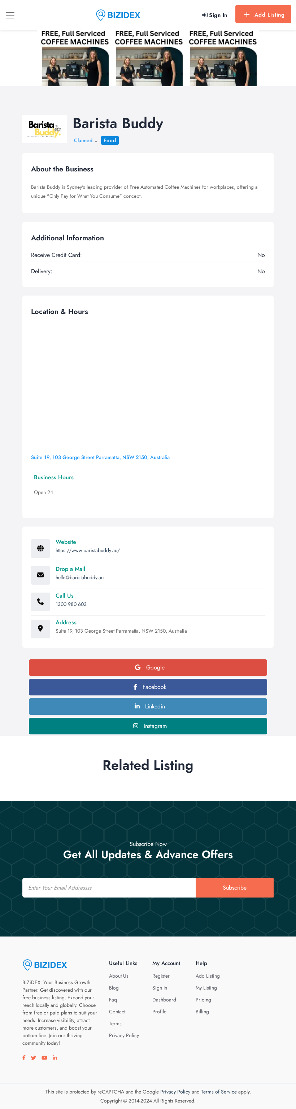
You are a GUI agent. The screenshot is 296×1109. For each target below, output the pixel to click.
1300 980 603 (71, 604)
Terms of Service (219, 1091)
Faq (113, 999)
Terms (115, 1023)
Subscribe (235, 887)
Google (154, 667)
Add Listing (269, 15)
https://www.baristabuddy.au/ (88, 550)
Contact (117, 1011)
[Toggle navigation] (10, 15)
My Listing (206, 987)
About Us (119, 975)
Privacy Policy (124, 1035)
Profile (159, 1011)
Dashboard (164, 999)
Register (161, 975)
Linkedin (154, 706)
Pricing (203, 999)
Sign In (159, 987)
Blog (114, 987)
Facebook (153, 687)
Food (110, 140)
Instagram (154, 726)
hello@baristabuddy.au (80, 577)
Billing (202, 1011)
